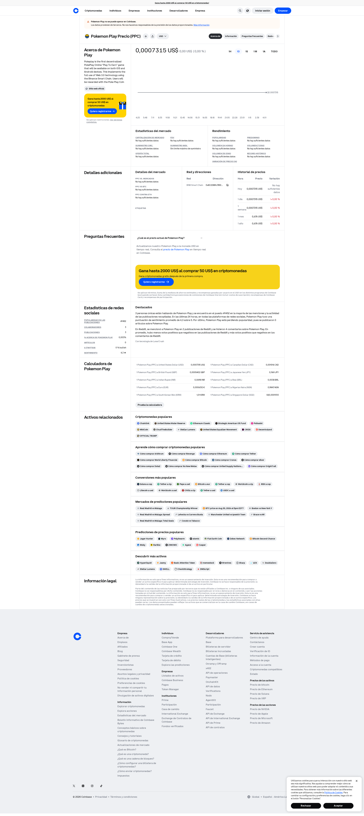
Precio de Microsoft (261, 718)
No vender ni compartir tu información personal (132, 689)
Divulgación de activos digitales (135, 695)
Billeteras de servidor (218, 646)
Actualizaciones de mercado (133, 745)
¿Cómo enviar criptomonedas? (134, 771)
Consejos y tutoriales (129, 735)
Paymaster (212, 677)
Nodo (209, 695)
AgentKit (211, 700)
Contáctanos (257, 642)
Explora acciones (127, 710)
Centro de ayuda (259, 637)
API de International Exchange (223, 718)
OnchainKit (212, 681)
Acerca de (123, 637)
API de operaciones (217, 672)
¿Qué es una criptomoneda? (133, 754)
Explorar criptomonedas (131, 706)
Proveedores (124, 669)
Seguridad (123, 660)
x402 (208, 668)
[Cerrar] (356, 781)
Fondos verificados (172, 726)
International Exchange (175, 713)
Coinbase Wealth (171, 651)
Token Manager (170, 689)
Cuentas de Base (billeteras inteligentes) (221, 657)
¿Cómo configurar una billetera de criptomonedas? (136, 765)
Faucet (210, 709)
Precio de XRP (258, 698)
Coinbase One (169, 646)
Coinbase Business (172, 680)
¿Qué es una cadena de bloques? (135, 758)
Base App (167, 642)
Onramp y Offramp (216, 663)
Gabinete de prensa (128, 655)
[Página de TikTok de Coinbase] (101, 786)
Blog (120, 651)
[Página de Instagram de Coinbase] (92, 786)
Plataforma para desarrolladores (224, 637)
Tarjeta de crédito (172, 655)
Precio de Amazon (260, 722)
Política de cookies (128, 678)
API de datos (213, 686)
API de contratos (215, 727)
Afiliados (122, 646)
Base (208, 642)
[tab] (215, 36)
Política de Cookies (333, 792)
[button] (115, 11)
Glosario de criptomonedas (132, 740)
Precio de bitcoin (259, 684)
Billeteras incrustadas (218, 651)
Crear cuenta (257, 646)
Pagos (165, 684)
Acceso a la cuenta (260, 664)
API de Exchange (215, 713)
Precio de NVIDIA (259, 709)
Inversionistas (125, 664)
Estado (254, 674)
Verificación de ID (260, 651)
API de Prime (213, 722)
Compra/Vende (170, 637)
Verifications (213, 691)
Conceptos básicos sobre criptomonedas (131, 730)
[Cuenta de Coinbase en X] (74, 786)
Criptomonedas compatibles (266, 669)
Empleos (122, 642)
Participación (169, 704)
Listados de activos (173, 675)
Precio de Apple (259, 713)
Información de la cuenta (264, 655)
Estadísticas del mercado (131, 715)
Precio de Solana (259, 693)
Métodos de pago (260, 660)
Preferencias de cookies (131, 683)
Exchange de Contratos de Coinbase (176, 720)
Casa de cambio (170, 709)
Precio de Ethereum (261, 689)
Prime (165, 700)
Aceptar (338, 805)
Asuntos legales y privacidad (133, 674)
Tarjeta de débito (171, 660)
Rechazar (306, 805)
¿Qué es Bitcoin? (126, 749)
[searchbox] (163, 36)
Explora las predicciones (176, 664)
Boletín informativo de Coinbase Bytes (135, 722)
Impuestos (123, 775)
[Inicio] (76, 11)
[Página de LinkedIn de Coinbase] (83, 786)
